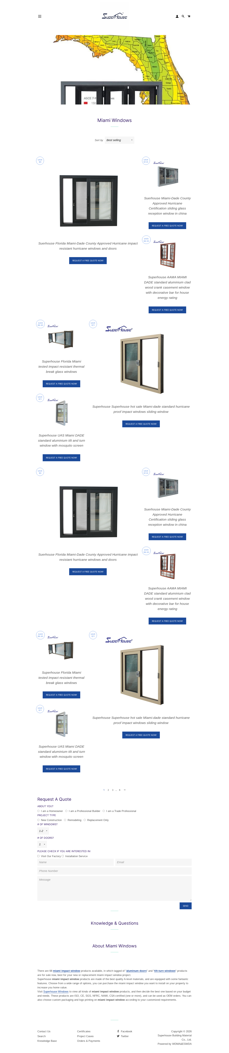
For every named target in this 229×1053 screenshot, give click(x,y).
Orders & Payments (88, 1040)
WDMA (176, 1043)
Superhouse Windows (56, 991)
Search (41, 1036)
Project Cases (85, 1036)
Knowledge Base (47, 1040)
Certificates (84, 1031)
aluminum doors (136, 970)
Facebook (126, 1031)
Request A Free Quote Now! (87, 260)
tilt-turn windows (164, 970)
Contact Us (43, 1031)
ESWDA (187, 1043)
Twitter (124, 1036)
